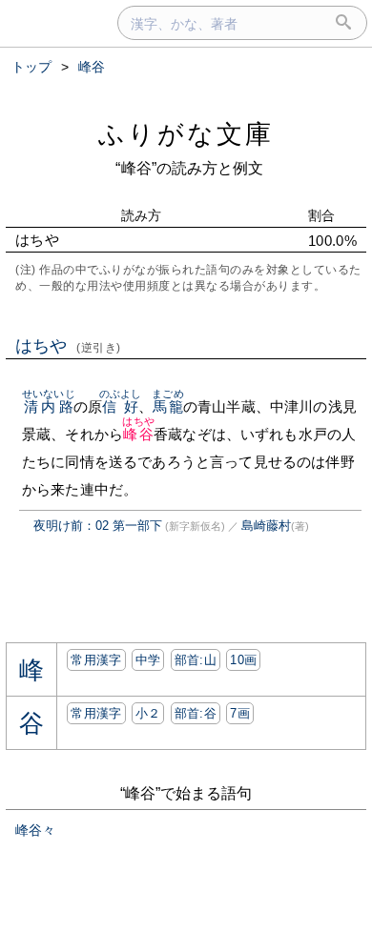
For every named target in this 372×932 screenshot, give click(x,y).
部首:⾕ (196, 713)
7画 (240, 713)
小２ (148, 713)
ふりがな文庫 (186, 134)
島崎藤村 (266, 525)
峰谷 (138, 434)
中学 (148, 660)
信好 (120, 406)
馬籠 (167, 406)
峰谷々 (35, 830)
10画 (243, 660)
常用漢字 (96, 660)
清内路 (48, 406)
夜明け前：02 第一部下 (97, 525)
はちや (68, 345)
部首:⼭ (196, 660)
